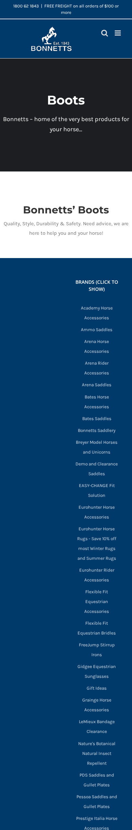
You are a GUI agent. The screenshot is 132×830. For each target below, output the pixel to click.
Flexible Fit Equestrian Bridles (97, 628)
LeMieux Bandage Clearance (97, 726)
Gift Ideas (97, 688)
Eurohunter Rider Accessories (96, 575)
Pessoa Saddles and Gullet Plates (96, 801)
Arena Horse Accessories (96, 346)
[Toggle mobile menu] (118, 33)
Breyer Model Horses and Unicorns (96, 447)
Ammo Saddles (96, 329)
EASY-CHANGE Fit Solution (97, 490)
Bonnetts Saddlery (96, 430)
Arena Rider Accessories (96, 368)
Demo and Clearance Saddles (96, 468)
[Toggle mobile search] (104, 33)
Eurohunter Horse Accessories (97, 512)
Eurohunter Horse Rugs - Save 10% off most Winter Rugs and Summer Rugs (96, 543)
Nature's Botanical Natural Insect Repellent (96, 753)
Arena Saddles (96, 384)
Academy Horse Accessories (97, 312)
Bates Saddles (96, 418)
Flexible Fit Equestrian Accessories (96, 601)
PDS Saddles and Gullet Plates (97, 780)
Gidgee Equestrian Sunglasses (97, 671)
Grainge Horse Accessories (96, 704)
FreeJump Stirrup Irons (97, 649)
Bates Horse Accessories (96, 401)
